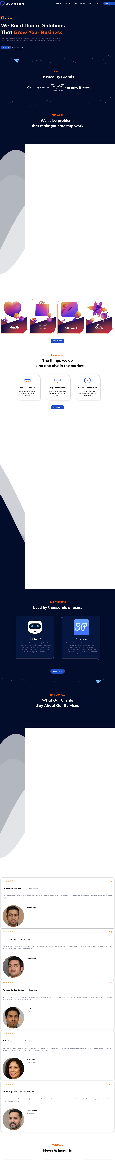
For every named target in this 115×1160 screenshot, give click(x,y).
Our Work (59, 3)
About (75, 3)
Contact (97, 3)
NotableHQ (35, 639)
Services (67, 3)
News (90, 3)
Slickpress (81, 639)
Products (83, 3)
